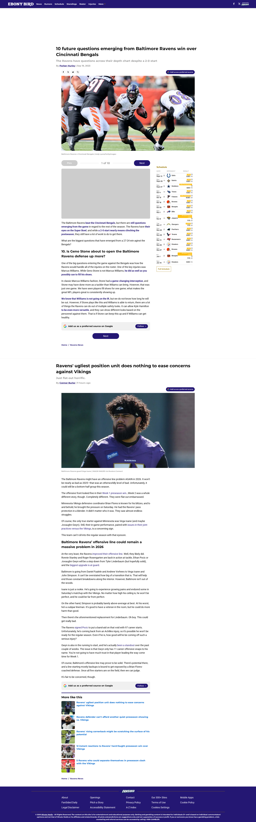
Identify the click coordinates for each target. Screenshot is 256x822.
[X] (239, 4)
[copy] (78, 72)
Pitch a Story (96, 802)
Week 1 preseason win (114, 493)
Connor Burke (67, 383)
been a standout (126, 645)
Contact (130, 797)
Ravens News (76, 345)
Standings (72, 4)
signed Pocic (81, 627)
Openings (95, 797)
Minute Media (47, 815)
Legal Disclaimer (70, 807)
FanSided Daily (69, 802)
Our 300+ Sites (159, 797)
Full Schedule (164, 269)
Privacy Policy (133, 802)
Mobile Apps (187, 797)
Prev (69, 163)
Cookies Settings (160, 807)
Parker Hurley (67, 66)
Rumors (48, 4)
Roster (82, 4)
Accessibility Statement (102, 807)
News (39, 4)
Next (142, 163)
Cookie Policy (187, 802)
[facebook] (233, 4)
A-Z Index (131, 807)
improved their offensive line (107, 553)
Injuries (92, 4)
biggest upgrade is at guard (84, 565)
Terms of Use (158, 802)
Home (64, 345)
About (65, 797)
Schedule (59, 4)
